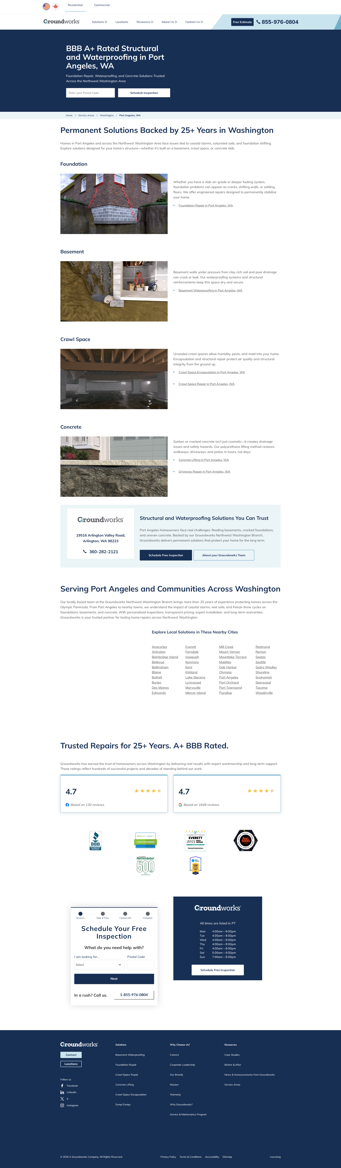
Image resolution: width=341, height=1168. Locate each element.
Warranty (175, 1094)
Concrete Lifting (124, 1084)
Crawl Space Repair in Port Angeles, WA (207, 384)
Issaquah (192, 657)
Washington (107, 115)
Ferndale (192, 652)
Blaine (156, 672)
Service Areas (86, 115)
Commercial (102, 5)
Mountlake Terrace (233, 657)
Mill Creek (226, 647)
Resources (143, 22)
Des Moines (160, 688)
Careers (174, 1054)
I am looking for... (86, 957)
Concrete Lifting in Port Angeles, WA (204, 460)
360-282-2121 (103, 551)
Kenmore (192, 662)
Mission (174, 1084)
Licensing (275, 1156)
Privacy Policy (168, 1156)
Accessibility (212, 1156)
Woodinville (264, 693)
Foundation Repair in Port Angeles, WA (206, 205)
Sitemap (227, 1156)
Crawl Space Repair (126, 1074)
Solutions (98, 22)
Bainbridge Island (165, 657)
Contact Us (192, 22)
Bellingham (160, 667)
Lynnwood (193, 682)
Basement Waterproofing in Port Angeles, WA (210, 290)
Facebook (72, 1085)
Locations (121, 22)
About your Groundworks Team (223, 555)
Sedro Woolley (266, 667)
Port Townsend (230, 688)
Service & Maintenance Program (188, 1114)
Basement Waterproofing (130, 1054)
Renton (261, 652)
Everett (190, 647)
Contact (71, 1055)
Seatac (261, 657)
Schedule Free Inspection (166, 555)
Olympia (225, 672)
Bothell (157, 677)
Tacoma (261, 688)
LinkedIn (71, 1092)
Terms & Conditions (191, 1156)
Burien (156, 682)
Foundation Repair (125, 1064)
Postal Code (136, 957)
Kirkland (191, 672)
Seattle (261, 662)
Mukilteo (225, 662)
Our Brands (176, 1074)
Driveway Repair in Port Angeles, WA (204, 471)
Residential (75, 5)
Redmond (263, 647)
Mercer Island (195, 693)
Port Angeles (228, 677)
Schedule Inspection (144, 93)
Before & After (232, 1064)
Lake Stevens (195, 677)
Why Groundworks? (181, 1104)
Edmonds (159, 693)
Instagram (72, 1105)
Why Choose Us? (180, 1044)
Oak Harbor (228, 667)
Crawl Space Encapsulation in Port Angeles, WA (212, 372)
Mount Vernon (229, 652)
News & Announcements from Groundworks (249, 1074)
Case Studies (232, 1054)
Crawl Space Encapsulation (131, 1094)
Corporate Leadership (182, 1064)
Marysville (193, 688)
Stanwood (263, 682)
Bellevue (158, 662)
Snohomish (264, 677)
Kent (188, 667)
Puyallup (225, 693)
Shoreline (262, 672)
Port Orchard (229, 682)
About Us (168, 22)
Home (69, 115)
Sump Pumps (123, 1104)
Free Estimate (242, 22)
